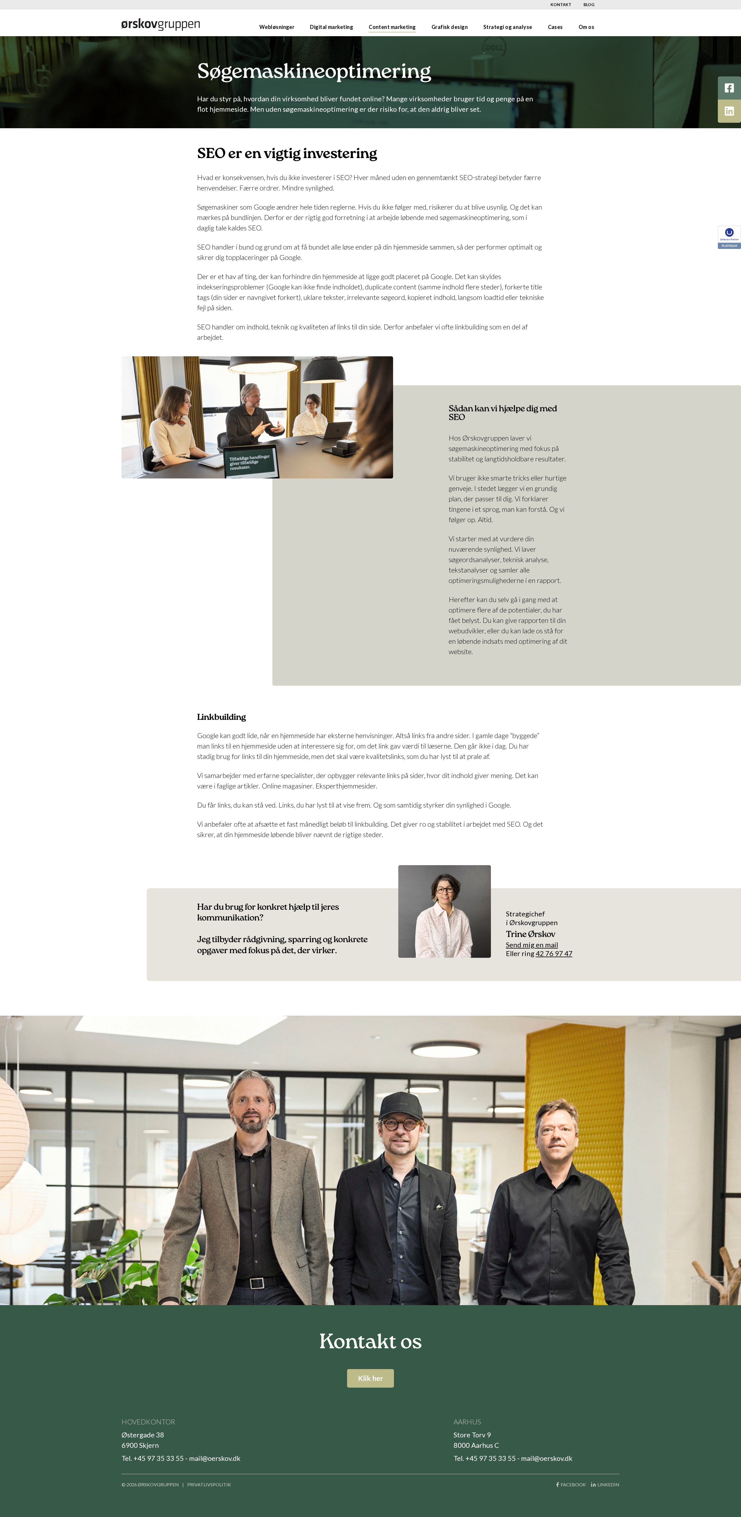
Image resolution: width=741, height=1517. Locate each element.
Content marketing (392, 27)
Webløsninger (276, 27)
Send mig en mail (532, 944)
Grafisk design (450, 27)
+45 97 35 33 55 (158, 1458)
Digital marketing (331, 27)
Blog (589, 4)
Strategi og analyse (507, 27)
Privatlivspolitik (209, 1484)
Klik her (370, 1378)
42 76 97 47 (554, 953)
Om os (586, 27)
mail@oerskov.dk (215, 1458)
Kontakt (561, 4)
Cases (555, 27)
